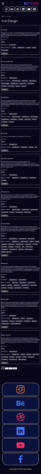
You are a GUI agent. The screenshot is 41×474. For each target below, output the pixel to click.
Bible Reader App (4, 263)
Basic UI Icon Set (4, 133)
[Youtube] (29, 9)
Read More (4, 53)
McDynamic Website (5, 299)
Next (15, 368)
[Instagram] (6, 9)
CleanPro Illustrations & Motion (7, 158)
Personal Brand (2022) (5, 223)
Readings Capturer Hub (5, 335)
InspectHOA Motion (5, 97)
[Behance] (12, 9)
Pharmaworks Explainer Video (7, 61)
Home (3, 16)
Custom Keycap (4, 29)
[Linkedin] (23, 9)
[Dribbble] (17, 9)
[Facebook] (34, 9)
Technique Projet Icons (5, 191)
